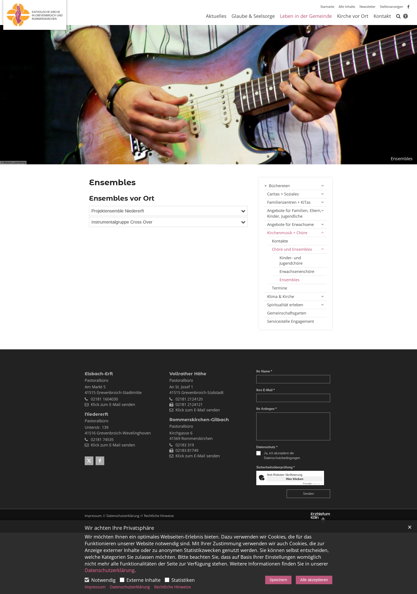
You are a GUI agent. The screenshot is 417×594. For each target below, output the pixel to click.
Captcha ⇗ (313, 483)
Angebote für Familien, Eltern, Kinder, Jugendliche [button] (294, 213)
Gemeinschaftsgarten (286, 313)
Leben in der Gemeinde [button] (306, 16)
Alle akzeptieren (314, 580)
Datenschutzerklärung (109, 570)
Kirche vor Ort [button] (352, 16)
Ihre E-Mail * (265, 390)
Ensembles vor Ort (121, 198)
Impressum (95, 586)
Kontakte (280, 241)
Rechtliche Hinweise (172, 586)
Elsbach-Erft (99, 373)
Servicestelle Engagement (290, 321)
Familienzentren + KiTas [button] (289, 202)
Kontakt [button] (382, 16)
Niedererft (96, 414)
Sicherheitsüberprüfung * (275, 467)
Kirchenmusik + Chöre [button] (287, 232)
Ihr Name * (264, 371)
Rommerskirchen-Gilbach (199, 419)
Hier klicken (294, 479)
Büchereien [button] (279, 185)
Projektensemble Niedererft (117, 211)
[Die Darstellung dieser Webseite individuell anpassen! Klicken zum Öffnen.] (405, 17)
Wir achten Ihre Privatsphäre (119, 528)
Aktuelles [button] (216, 16)
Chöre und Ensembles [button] (292, 249)
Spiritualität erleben (285, 304)
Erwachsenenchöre (297, 271)
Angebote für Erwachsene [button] (290, 224)
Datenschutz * (267, 447)
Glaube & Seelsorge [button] (253, 16)
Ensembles (112, 182)
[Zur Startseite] (34, 13)
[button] (398, 17)
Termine (279, 288)
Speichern (278, 580)
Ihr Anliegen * (266, 409)
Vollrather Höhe (187, 373)
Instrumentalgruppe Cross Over (121, 222)
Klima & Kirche (280, 296)
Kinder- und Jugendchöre (291, 260)
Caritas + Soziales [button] (283, 194)
